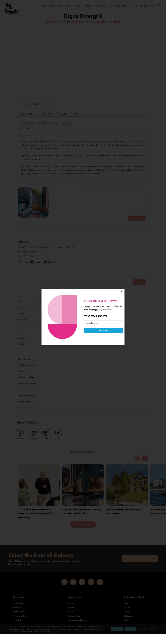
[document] (83, 317)
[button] (122, 291)
